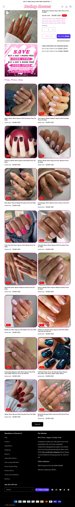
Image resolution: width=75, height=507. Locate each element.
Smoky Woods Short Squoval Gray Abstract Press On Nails (53, 161)
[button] (4, 7)
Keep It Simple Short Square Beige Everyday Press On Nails (53, 288)
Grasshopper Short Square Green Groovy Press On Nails (53, 203)
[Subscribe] (32, 489)
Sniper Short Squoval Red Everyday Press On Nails (20, 414)
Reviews (7, 479)
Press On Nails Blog (11, 466)
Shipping (8, 450)
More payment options (63, 40)
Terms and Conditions (12, 474)
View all (37, 424)
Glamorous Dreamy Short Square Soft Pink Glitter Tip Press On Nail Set (53, 330)
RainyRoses (12, 505)
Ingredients (8, 446)
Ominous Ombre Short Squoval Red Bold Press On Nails (20, 161)
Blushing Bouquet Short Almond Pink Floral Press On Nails (53, 415)
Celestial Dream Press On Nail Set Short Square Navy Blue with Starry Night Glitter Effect (52, 372)
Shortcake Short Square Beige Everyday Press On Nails (20, 288)
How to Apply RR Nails (12, 462)
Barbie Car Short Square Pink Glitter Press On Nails (20, 330)
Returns (7, 454)
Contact (7, 442)
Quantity (44, 25)
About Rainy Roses (11, 458)
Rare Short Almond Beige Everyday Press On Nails (20, 203)
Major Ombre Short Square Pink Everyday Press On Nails (20, 119)
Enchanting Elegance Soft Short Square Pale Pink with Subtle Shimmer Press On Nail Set (20, 372)
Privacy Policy (9, 470)
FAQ (6, 437)
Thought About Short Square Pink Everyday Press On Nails (53, 246)
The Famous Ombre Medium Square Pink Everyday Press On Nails (53, 119)
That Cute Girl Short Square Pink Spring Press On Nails (20, 246)
